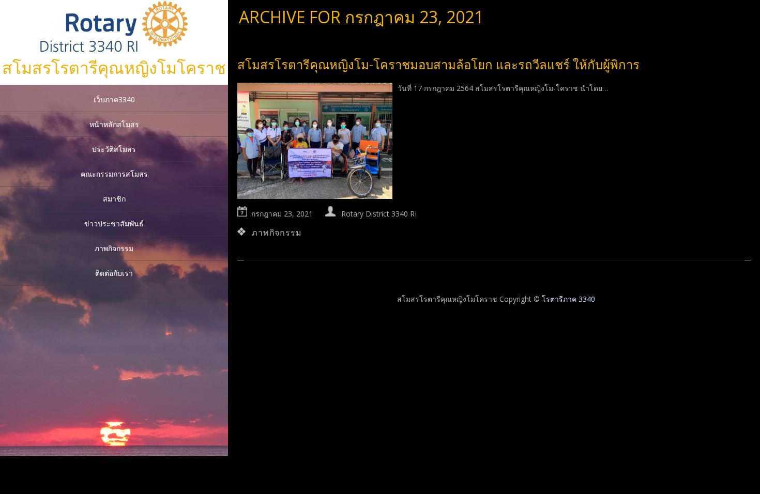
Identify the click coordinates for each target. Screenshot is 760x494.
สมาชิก (114, 199)
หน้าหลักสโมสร (114, 124)
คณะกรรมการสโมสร (114, 174)
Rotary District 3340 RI (379, 214)
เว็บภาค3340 (114, 99)
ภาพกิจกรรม (114, 248)
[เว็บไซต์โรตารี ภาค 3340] (114, 50)
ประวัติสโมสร (114, 149)
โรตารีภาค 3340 (568, 299)
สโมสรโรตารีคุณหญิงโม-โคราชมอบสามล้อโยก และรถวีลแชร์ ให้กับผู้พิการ (438, 64)
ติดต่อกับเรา (114, 273)
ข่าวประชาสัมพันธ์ (114, 223)
